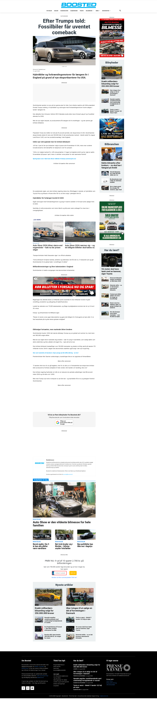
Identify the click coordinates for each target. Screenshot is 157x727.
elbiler (36, 666)
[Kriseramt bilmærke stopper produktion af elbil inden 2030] (105, 279)
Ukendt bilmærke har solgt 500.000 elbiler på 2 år (115, 173)
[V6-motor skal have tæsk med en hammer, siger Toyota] (70, 629)
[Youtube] (32, 688)
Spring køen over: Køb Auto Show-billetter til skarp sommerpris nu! (54, 158)
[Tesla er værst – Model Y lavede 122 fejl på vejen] (70, 619)
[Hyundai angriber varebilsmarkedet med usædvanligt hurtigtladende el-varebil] (39, 619)
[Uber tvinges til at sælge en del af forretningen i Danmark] (80, 597)
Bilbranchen (104, 159)
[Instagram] (28, 688)
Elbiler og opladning (79, 682)
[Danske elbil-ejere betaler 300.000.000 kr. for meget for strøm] (39, 637)
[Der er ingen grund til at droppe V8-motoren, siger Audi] (105, 188)
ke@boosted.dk (104, 696)
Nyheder (64, 16)
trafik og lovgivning (42, 675)
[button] (120, 11)
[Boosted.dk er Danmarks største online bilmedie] (78, 5)
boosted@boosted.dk (68, 474)
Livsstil (36, 605)
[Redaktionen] (39, 467)
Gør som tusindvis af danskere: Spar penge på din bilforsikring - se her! (55, 353)
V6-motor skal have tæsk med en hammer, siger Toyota (84, 628)
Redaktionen (42, 69)
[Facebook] (23, 688)
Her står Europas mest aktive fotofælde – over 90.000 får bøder (115, 314)
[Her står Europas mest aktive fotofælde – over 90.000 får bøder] (105, 313)
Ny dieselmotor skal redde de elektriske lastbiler (116, 180)
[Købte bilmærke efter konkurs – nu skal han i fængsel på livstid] (111, 154)
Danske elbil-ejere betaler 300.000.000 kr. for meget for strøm (52, 636)
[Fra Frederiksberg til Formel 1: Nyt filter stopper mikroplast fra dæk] (39, 629)
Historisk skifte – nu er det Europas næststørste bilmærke (84, 636)
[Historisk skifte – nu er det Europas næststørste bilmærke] (70, 637)
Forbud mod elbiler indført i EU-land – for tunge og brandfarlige (115, 296)
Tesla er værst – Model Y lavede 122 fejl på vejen (83, 618)
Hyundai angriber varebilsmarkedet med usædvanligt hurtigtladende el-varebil (53, 620)
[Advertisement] (64, 176)
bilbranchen (25, 668)
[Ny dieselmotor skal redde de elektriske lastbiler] (105, 180)
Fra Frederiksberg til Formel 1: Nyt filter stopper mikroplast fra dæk (53, 628)
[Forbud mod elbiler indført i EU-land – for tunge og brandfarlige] (105, 295)
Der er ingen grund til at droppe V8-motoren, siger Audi (116, 188)
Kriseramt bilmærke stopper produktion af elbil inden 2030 (116, 279)
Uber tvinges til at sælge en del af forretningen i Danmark (79, 610)
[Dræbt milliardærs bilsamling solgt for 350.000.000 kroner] (48, 597)
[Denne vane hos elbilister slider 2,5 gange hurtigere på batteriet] (105, 304)
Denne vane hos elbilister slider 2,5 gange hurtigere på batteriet (115, 305)
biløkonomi (40, 677)
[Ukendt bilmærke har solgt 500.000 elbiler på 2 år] (105, 173)
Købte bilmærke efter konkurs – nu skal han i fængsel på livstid (111, 165)
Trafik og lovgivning (70, 605)
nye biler (41, 666)
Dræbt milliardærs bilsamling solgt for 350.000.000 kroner (44, 610)
